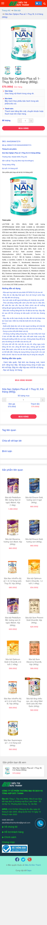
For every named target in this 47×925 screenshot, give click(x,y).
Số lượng (6, 120)
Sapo (29, 870)
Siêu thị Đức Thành (33, 865)
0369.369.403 (7, 819)
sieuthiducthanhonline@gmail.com (16, 822)
